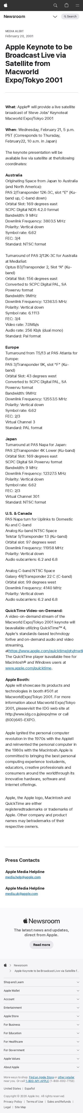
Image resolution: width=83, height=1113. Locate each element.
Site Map (20, 1107)
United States (12, 1088)
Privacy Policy (13, 1101)
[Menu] (77, 5)
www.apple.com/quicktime (28, 668)
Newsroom (14, 16)
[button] (55, 5)
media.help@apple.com (23, 877)
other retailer (66, 1077)
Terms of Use (34, 1101)
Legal (7, 1107)
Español (30, 1088)
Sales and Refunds (59, 1101)
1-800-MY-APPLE (37, 1081)
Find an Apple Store (41, 1077)
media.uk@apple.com (21, 894)
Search (72, 16)
